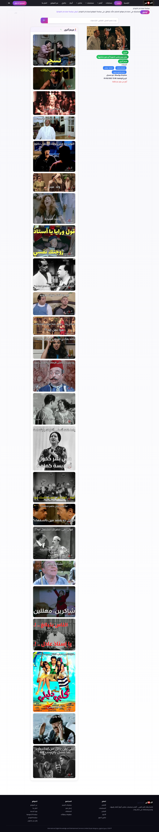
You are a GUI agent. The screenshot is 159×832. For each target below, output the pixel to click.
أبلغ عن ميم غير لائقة (119, 81)
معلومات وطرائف (66, 814)
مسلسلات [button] (90, 3)
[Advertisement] (15, 47)
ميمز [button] (118, 3)
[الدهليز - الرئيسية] (148, 3)
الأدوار (104, 814)
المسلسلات (102, 808)
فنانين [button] (80, 3)
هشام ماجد (121, 67)
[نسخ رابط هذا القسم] (61, 30)
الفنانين (103, 811)
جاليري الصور (102, 817)
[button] (123, 61)
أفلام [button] (100, 3)
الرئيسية (126, 3)
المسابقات (68, 811)
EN (9, 3)
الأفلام (104, 805)
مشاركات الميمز (67, 805)
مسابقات (109, 3)
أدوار (71, 3)
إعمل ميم (69, 808)
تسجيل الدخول (19, 3)
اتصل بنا (44, 3)
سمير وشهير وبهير (119, 72)
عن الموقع (54, 3)
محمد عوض (108, 67)
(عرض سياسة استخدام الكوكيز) (67, 11)
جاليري (64, 3)
